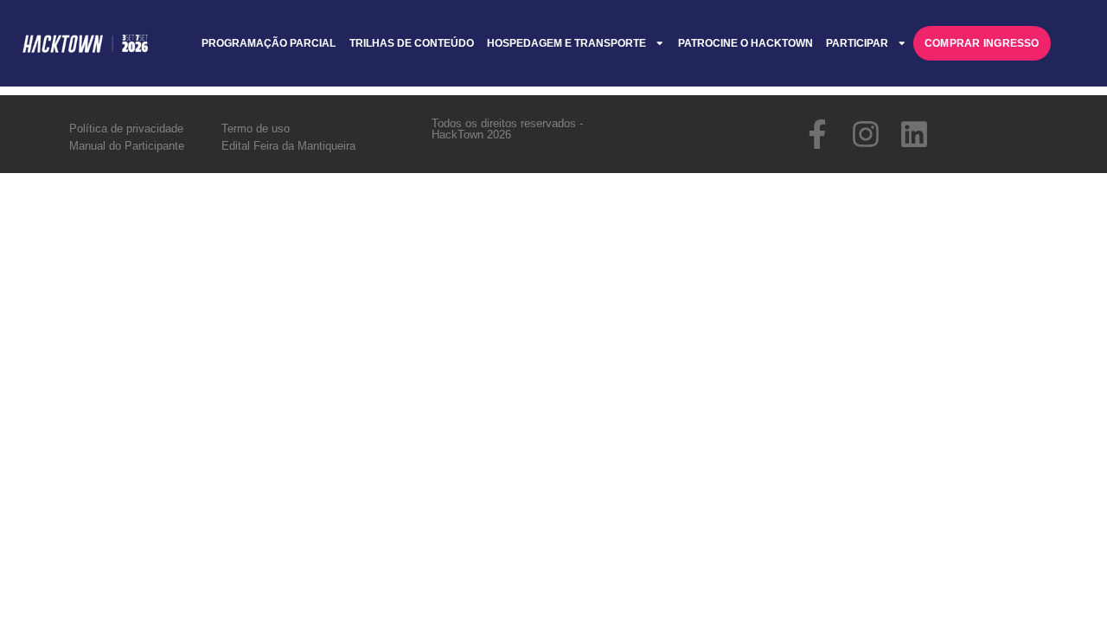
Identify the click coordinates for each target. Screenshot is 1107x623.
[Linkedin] (914, 134)
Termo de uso (255, 128)
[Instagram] (865, 134)
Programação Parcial (269, 43)
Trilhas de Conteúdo (411, 43)
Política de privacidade (126, 128)
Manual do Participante (126, 145)
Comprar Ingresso (982, 43)
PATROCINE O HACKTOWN (745, 43)
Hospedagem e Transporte (566, 43)
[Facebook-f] (817, 134)
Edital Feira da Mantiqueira (288, 145)
